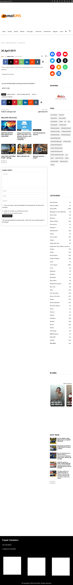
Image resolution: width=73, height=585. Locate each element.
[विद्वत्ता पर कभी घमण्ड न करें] (24, 149)
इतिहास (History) (54, 334)
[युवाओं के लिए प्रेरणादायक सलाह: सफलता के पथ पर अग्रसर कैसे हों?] (8, 126)
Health (52, 252)
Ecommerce (53, 224)
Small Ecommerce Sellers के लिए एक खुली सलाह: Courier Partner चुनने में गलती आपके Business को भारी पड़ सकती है (64, 465)
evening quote (62, 118)
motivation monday (55, 131)
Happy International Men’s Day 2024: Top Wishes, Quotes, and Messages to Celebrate (24, 136)
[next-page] (5, 162)
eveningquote (54, 121)
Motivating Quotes (55, 128)
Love (69, 121)
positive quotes (67, 141)
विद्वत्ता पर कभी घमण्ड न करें (23, 156)
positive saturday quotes (56, 148)
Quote (34, 94)
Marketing (53, 277)
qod (66, 154)
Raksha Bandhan (55, 302)
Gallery (52, 240)
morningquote (54, 124)
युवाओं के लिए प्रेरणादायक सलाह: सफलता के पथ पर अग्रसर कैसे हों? (7, 134)
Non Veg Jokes (54, 293)
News (51, 290)
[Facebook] (52, 1)
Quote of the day (7, 97)
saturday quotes (64, 161)
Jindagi (61, 121)
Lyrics (51, 268)
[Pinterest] (60, 1)
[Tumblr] (65, 1)
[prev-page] (2, 162)
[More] (43, 62)
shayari (52, 164)
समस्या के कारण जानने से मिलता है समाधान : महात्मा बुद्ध (8, 157)
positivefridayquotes (55, 138)
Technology (53, 331)
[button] (70, 31)
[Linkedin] (57, 1)
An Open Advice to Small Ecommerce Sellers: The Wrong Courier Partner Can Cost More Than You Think (63, 475)
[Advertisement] (51, 15)
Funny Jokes (53, 237)
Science (52, 312)
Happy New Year (37, 130)
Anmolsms (61, 115)
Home (2, 43)
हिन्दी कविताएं (53, 343)
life (65, 121)
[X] (67, 1)
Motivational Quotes (11, 43)
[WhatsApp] (69, 1)
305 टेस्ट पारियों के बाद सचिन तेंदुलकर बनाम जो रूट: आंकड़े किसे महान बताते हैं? (64, 440)
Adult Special (53, 202)
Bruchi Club (53, 215)
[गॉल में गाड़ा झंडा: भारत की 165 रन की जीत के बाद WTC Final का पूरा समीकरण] (53, 448)
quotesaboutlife (54, 161)
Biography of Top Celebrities (58, 212)
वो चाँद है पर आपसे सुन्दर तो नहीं (8, 112)
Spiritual (52, 321)
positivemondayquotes (56, 141)
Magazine (52, 271)
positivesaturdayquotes (56, 144)
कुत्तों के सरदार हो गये (42, 112)
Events (19, 130)
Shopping (52, 318)
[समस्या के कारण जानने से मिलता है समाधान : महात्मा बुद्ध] (8, 149)
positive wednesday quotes (57, 154)
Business (52, 218)
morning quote (62, 124)
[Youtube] (72, 1)
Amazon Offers (54, 205)
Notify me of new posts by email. (13, 213)
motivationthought (55, 134)
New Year (52, 287)
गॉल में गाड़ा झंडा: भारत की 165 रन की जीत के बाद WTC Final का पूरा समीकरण (64, 447)
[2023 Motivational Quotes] (40, 126)
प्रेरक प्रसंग (52, 337)
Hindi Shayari (53, 255)
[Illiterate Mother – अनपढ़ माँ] (40, 149)
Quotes (67, 158)
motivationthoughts (65, 134)
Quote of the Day (55, 296)
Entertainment (54, 230)
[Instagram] (55, 1)
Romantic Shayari (55, 305)
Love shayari (53, 265)
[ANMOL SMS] (3, 56)
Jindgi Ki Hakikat (54, 258)
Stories (52, 327)
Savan (52, 309)
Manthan (52, 274)
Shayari (52, 315)
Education (53, 227)
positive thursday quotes (56, 151)
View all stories (67, 383)
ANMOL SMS (10, 56)
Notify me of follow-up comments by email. (16, 211)
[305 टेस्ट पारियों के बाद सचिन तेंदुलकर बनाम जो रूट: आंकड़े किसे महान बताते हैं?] (53, 441)
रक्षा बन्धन (52, 340)
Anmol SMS (4, 130)
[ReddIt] (32, 62)
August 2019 (54, 118)
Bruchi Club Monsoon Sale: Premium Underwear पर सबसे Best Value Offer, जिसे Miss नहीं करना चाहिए (64, 456)
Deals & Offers (54, 221)
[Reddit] (62, 1)
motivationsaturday (66, 131)
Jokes (51, 261)
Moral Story (53, 280)
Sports (52, 324)
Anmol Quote (11, 94)
